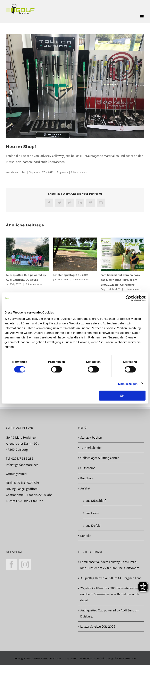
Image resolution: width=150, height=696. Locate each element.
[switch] (56, 369)
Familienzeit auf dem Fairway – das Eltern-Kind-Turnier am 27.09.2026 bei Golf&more (121, 279)
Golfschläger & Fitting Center (99, 458)
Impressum (71, 658)
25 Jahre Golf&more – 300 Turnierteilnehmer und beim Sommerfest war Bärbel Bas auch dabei (110, 594)
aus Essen (92, 513)
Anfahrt (85, 488)
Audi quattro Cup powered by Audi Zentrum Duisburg (109, 613)
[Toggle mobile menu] (142, 17)
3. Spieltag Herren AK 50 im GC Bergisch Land (111, 578)
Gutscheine (87, 468)
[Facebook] (11, 564)
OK (122, 395)
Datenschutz (87, 658)
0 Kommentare (79, 172)
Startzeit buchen (91, 437)
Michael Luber (18, 172)
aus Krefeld (93, 525)
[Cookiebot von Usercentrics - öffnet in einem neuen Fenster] (128, 298)
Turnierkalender (91, 448)
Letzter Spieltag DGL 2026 (70, 274)
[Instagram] (25, 564)
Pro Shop (86, 478)
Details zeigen (128, 383)
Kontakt (85, 536)
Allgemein (62, 172)
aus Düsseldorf (96, 501)
